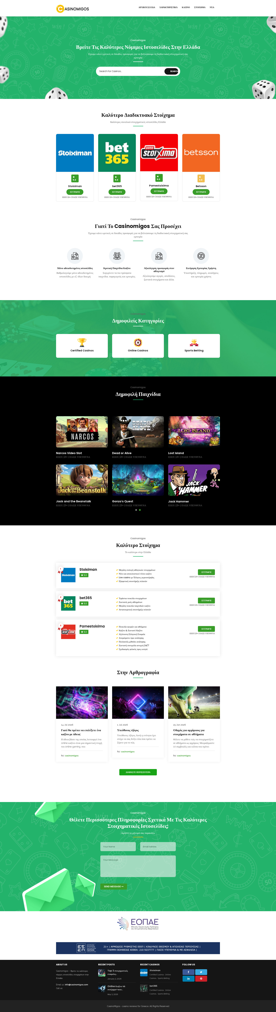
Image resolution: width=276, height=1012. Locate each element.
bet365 (117, 186)
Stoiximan (75, 186)
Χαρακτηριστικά (168, 7)
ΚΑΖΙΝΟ (186, 7)
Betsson (201, 186)
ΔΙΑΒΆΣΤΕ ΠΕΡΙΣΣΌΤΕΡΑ (138, 772)
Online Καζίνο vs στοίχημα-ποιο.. (116, 988)
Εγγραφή (75, 192)
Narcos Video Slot (125, 453)
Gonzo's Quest (178, 501)
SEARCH (174, 71)
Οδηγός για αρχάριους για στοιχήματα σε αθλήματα (188, 732)
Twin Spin (63, 501)
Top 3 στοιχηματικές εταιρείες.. (118, 972)
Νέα (212, 7)
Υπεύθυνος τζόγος (128, 730)
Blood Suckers (66, 453)
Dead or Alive (178, 453)
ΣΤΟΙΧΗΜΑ (199, 7)
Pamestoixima (159, 185)
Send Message (112, 886)
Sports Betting (164, 978)
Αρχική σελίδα (147, 7)
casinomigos (71, 755)
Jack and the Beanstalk (129, 501)
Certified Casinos (157, 975)
